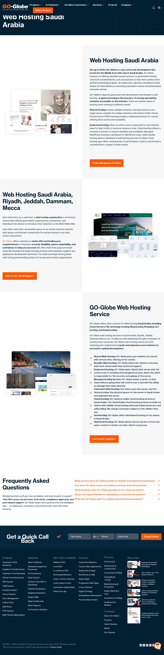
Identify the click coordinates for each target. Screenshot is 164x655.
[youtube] (150, 645)
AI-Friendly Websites (62, 575)
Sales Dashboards (36, 601)
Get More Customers (75, 5)
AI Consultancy (34, 573)
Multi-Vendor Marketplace (14, 615)
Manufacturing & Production (111, 585)
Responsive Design (87, 571)
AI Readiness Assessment (90, 595)
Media (107, 628)
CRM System (8, 586)
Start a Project (43, 10)
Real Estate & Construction (110, 567)
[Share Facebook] (144, 645)
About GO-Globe (111, 616)
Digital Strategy (85, 591)
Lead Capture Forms (62, 583)
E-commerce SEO (61, 571)
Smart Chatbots (35, 562)
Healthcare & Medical (110, 603)
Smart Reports (34, 605)
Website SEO (59, 562)
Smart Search (34, 578)
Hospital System (10, 590)
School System (9, 594)
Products (34, 5)
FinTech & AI (109, 562)
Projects (112, 5)
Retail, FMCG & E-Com (112, 592)
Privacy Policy (56, 647)
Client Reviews (110, 624)
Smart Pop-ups (59, 591)
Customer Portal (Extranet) (10, 563)
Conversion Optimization (64, 587)
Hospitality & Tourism (109, 578)
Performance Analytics (37, 609)
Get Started (109, 632)
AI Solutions (52, 5)
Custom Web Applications (90, 566)
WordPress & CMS (87, 575)
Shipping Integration (36, 593)
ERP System (8, 582)
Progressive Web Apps (89, 583)
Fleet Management (11, 598)
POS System (8, 611)
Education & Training (113, 598)
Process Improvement (88, 600)
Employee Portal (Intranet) (14, 573)
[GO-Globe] (16, 7)
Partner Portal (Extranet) (13, 578)
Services (97, 5)
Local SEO (58, 566)
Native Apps (84, 579)
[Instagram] (147, 645)
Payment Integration (36, 589)
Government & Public (113, 573)
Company (126, 5)
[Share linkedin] (141, 645)
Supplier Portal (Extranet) (13, 569)
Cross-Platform (85, 587)
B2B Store (7, 607)
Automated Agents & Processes (37, 567)
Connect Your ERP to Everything (37, 583)
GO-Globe (7, 241)
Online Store (8, 602)
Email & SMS (33, 597)
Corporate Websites (88, 562)
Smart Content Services (63, 579)
